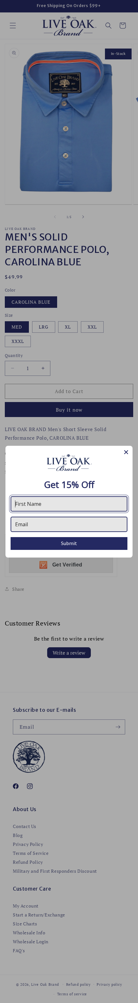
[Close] (126, 452)
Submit (69, 543)
